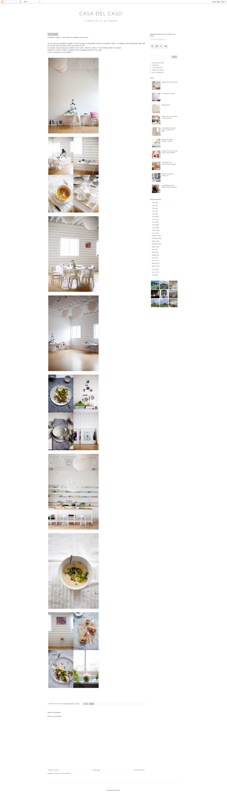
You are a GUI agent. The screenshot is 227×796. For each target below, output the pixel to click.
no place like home (158, 63)
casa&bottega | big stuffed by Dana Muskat (169, 186)
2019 (154, 216)
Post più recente (53, 770)
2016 (154, 225)
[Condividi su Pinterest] (93, 704)
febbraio (154, 263)
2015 (154, 228)
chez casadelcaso (158, 72)
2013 (154, 233)
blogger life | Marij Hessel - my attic (167, 140)
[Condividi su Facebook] (91, 704)
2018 (154, 219)
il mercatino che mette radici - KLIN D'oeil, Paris (169, 129)
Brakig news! (166, 105)
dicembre (155, 236)
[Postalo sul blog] (86, 704)
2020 (154, 214)
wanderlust (155, 65)
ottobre (154, 241)
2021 (154, 211)
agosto (154, 247)
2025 (154, 206)
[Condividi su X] (89, 704)
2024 (154, 208)
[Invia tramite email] (84, 704)
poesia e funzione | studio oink (168, 174)
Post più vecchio (139, 770)
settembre (155, 244)
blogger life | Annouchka (169, 82)
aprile (154, 258)
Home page (96, 770)
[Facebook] (161, 48)
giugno (154, 252)
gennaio (154, 266)
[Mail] (166, 48)
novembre (155, 238)
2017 (154, 222)
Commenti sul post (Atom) (62, 773)
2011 (154, 272)
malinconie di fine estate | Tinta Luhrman (169, 117)
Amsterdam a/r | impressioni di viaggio (169, 163)
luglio (154, 249)
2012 (154, 269)
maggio (154, 255)
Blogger (117, 790)
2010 (154, 275)
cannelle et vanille (66, 43)
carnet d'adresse (157, 67)
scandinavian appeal (168, 93)
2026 (154, 203)
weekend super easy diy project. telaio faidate (169, 151)
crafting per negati (158, 70)
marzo (154, 260)
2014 (154, 230)
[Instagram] (157, 48)
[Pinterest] (152, 48)
